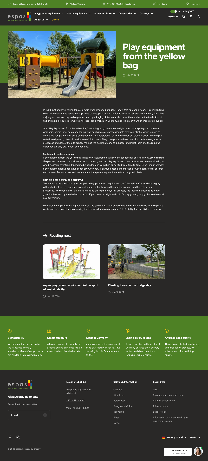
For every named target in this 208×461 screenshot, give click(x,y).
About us (39, 19)
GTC (155, 389)
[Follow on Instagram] (18, 437)
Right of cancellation (164, 400)
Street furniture (102, 13)
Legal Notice (160, 411)
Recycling (118, 411)
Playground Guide (122, 406)
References (119, 400)
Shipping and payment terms (168, 395)
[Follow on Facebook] (10, 437)
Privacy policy (160, 406)
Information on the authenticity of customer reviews (170, 419)
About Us (118, 395)
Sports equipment (77, 13)
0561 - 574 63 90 (75, 400)
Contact (117, 389)
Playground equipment (47, 13)
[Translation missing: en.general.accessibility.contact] (198, 451)
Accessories (125, 13)
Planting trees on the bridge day (129, 285)
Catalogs (145, 13)
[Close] (167, 452)
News (116, 423)
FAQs (116, 417)
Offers (55, 19)
